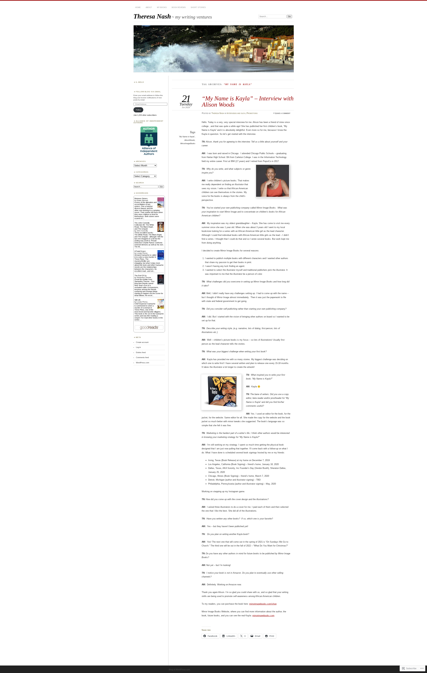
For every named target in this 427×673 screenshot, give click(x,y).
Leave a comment (282, 113)
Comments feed (142, 357)
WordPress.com (142, 363)
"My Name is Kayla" (187, 137)
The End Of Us (140, 276)
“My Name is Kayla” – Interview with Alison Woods (248, 101)
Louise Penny (142, 253)
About (149, 7)
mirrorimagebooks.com (263, 615)
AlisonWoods (189, 140)
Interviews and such (236, 113)
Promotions (252, 113)
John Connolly (142, 231)
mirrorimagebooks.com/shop (263, 604)
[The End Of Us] (160, 284)
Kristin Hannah (142, 200)
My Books (162, 7)
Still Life (137, 300)
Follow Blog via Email (148, 92)
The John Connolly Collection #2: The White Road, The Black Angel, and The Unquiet (144, 226)
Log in (138, 347)
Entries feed (141, 352)
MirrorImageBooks (187, 143)
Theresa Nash (152, 16)
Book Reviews (179, 7)
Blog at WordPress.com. (179, 669)
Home (138, 7)
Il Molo (140, 82)
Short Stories (198, 7)
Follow (138, 110)
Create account (142, 342)
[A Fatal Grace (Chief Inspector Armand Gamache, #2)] (160, 259)
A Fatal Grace (140, 251)
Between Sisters (141, 198)
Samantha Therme (144, 277)
